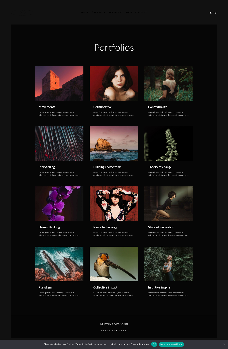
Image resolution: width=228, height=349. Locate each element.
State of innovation (161, 227)
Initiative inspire (159, 287)
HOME (85, 12)
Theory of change (160, 167)
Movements (47, 107)
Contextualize (157, 107)
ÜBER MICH (98, 12)
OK (154, 344)
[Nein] (224, 344)
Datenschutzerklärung (171, 344)
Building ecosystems (107, 167)
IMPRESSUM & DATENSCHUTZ (114, 324)
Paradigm (45, 287)
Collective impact (105, 287)
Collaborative (102, 107)
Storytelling (47, 167)
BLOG (129, 12)
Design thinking (49, 227)
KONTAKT (141, 12)
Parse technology (105, 227)
